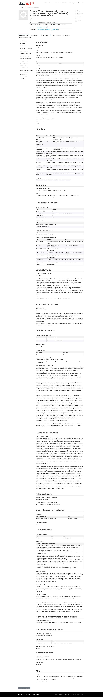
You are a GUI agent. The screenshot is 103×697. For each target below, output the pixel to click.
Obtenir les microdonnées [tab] (56, 35)
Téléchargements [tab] (44, 35)
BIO (35, 7)
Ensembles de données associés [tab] (25, 37)
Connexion (82, 3)
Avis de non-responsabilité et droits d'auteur (26, 71)
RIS (42, 682)
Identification (23, 41)
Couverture (23, 46)
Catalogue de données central (28, 7)
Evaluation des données (25, 58)
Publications (57, 3)
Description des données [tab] (34, 35)
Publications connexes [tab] (67, 35)
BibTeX (44, 682)
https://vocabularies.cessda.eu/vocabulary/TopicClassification (68, 151)
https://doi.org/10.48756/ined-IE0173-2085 (46, 22)
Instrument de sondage (25, 53)
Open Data (64, 3)
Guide (69, 3)
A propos (74, 3)
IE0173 (38, 7)
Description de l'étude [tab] (23, 35)
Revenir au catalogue (24, 687)
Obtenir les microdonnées (47, 15)
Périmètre (22, 43)
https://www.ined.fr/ (73, 518)
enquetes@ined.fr (67, 538)
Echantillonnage (24, 51)
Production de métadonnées (23, 75)
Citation (22, 78)
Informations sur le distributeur (24, 64)
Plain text (48, 682)
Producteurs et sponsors (26, 48)
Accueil (45, 3)
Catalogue (51, 3)
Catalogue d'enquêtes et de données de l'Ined (29, 694)
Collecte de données (25, 56)
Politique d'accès (24, 61)
